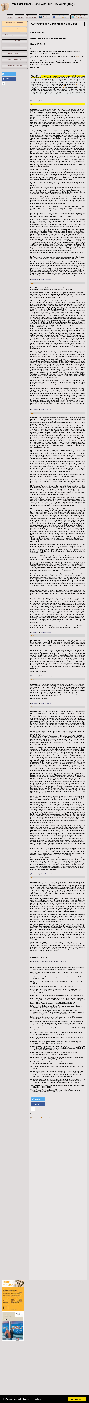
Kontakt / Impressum (14, 53)
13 (74, 90)
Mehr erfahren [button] (35, 1399)
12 (63, 87)
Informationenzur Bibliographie (31, 16)
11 (64, 86)
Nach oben (34, 101)
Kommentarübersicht (14, 41)
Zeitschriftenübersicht (14, 47)
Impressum (34, 1118)
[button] (9, 74)
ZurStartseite (10, 16)
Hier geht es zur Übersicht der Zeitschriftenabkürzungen (48, 961)
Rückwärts (33, 48)
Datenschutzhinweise (14, 59)
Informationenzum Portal (20, 16)
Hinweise (79, 56)
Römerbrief (14, 29)
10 (76, 84)
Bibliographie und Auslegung (14, 23)
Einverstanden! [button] (76, 1399)
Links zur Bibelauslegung (14, 65)
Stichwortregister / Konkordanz (14, 35)
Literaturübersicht (45, 101)
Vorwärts (39, 48)
